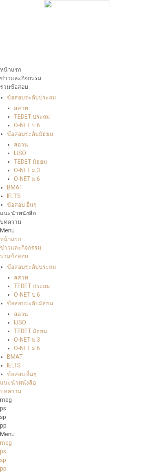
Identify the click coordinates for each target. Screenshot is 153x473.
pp (3, 425)
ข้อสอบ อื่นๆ (22, 204)
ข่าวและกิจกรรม (20, 78)
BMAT (15, 187)
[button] (76, 230)
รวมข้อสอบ (14, 86)
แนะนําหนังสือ (18, 213)
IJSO (20, 153)
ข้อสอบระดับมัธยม (30, 134)
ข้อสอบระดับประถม (31, 97)
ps (3, 408)
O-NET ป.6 (27, 125)
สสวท (21, 108)
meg (6, 399)
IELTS (14, 196)
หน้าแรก (10, 69)
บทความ (10, 221)
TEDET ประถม (32, 116)
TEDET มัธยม (30, 161)
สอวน (21, 144)
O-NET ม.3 (27, 170)
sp (3, 417)
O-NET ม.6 (27, 179)
